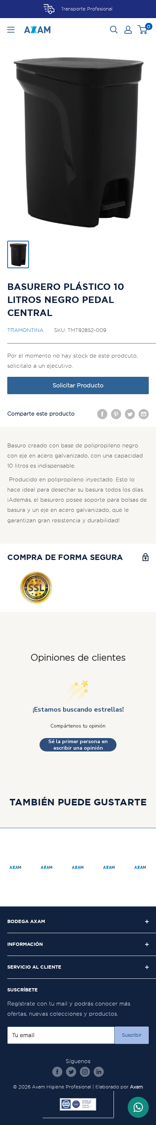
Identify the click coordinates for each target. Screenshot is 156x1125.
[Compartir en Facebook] (102, 414)
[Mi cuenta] (128, 30)
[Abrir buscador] (114, 30)
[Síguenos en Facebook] (57, 1071)
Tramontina (25, 330)
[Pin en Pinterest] (116, 414)
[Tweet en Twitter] (130, 414)
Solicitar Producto (78, 385)
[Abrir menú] (11, 30)
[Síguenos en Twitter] (71, 1071)
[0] (142, 29)
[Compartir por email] (144, 414)
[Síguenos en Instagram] (85, 1071)
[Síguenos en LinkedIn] (99, 1071)
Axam (136, 1086)
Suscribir (131, 1035)
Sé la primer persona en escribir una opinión (78, 744)
